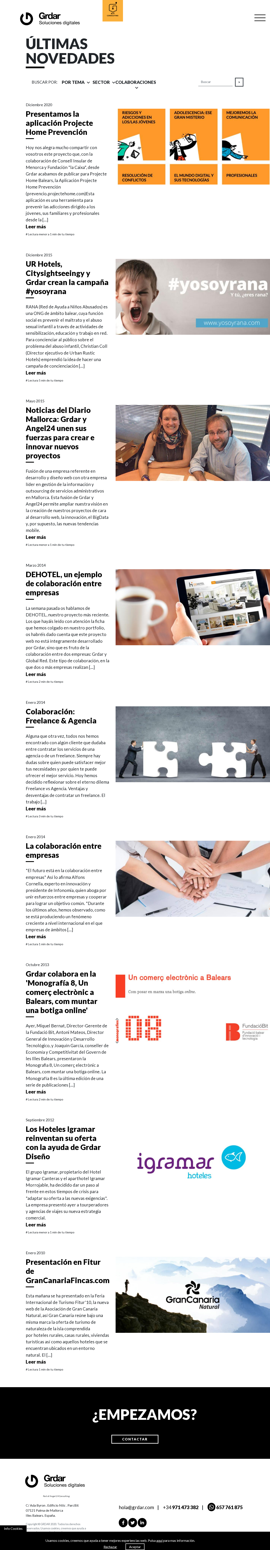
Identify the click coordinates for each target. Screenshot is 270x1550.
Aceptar (135, 1547)
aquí (159, 1540)
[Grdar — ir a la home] (49, 18)
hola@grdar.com (136, 1507)
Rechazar (110, 1547)
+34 (180, 1507)
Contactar (135, 1439)
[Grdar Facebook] (123, 1522)
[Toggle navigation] (260, 18)
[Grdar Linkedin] (142, 1522)
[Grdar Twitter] (132, 1522)
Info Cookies (13, 1528)
